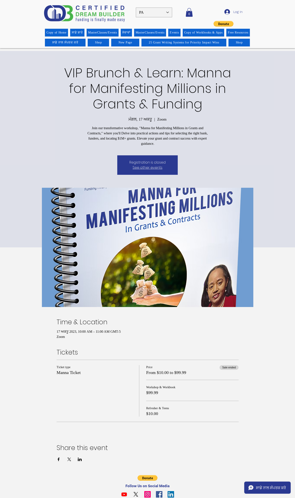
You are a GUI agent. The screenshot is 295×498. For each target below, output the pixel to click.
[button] (189, 12)
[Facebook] (159, 494)
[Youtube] (124, 494)
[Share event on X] (69, 459)
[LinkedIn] (171, 494)
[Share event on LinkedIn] (80, 459)
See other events (147, 167)
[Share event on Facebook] (59, 459)
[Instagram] (147, 494)
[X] (136, 494)
